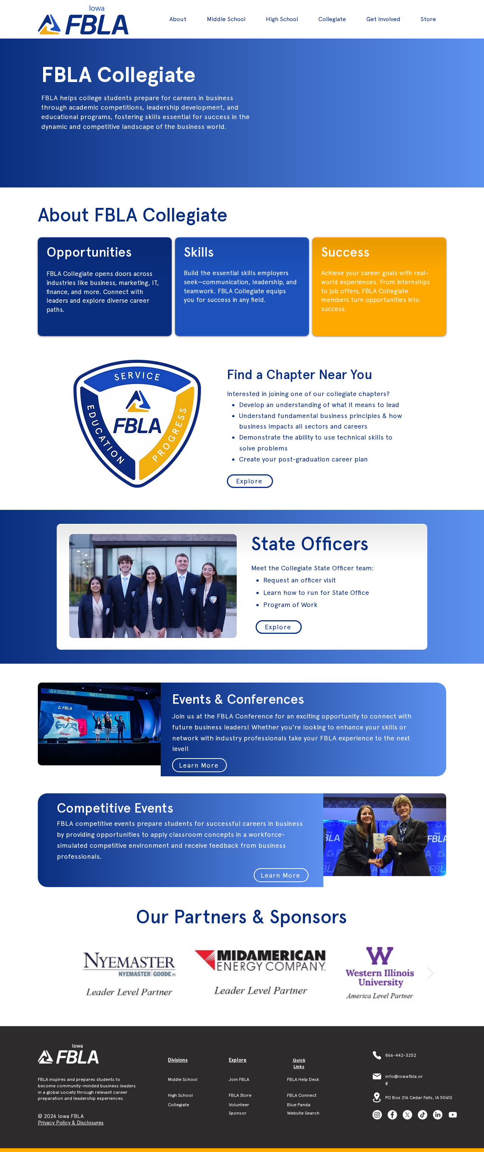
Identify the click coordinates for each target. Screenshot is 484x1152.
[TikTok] (422, 1114)
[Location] (376, 1097)
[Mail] (376, 1076)
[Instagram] (377, 1114)
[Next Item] (430, 973)
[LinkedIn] (437, 1114)
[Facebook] (392, 1114)
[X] (407, 1114)
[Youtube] (453, 1114)
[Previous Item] (54, 973)
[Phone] (376, 1055)
